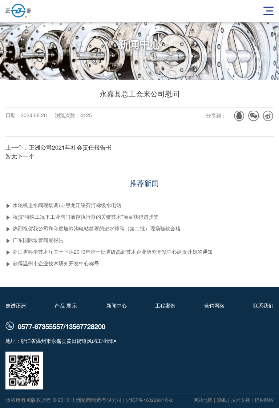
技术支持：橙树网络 (252, 401)
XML (222, 401)
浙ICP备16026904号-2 (149, 401)
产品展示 (66, 306)
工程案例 (165, 306)
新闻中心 (116, 306)
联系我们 (263, 306)
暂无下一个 (20, 156)
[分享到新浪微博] (268, 116)
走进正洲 (15, 306)
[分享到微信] (253, 116)
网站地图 (203, 401)
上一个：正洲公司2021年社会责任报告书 (58, 148)
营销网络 (214, 306)
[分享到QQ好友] (239, 116)
